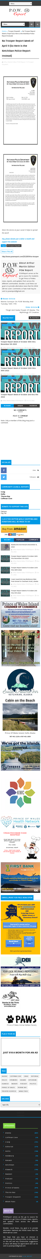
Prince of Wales (8, 1087)
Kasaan (23, 1080)
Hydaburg (13, 1080)
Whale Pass (23, 1091)
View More (35, 318)
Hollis (4, 1080)
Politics (33, 1084)
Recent (7, 540)
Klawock (5, 1084)
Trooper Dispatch (14, 31)
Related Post (8, 318)
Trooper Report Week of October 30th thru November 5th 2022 (18, 343)
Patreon (4, 511)
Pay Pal (3, 513)
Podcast (23, 1084)
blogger (7, 406)
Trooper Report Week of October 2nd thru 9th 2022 (19, 396)
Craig (26, 1076)
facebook (33, 406)
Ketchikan (33, 1080)
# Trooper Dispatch (13, 246)
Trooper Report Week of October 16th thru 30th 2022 (18, 369)
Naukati (15, 1084)
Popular (20, 540)
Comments (33, 540)
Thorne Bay (22, 1087)
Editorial (34, 1076)
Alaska (4, 1076)
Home (4, 31)
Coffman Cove (15, 1076)
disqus (20, 406)
